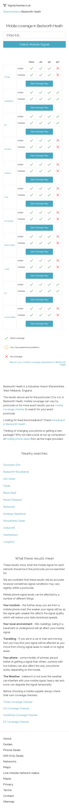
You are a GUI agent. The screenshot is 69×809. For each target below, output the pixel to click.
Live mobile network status (21, 772)
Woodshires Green (14, 520)
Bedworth (9, 506)
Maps (7, 767)
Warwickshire (11, 11)
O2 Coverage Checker (16, 708)
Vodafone (8, 101)
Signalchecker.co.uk (19, 5)
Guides (8, 744)
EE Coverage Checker (16, 721)
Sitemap (8, 801)
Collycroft (9, 527)
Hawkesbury (10, 534)
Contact (8, 795)
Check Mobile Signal (34, 44)
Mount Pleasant (12, 499)
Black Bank (9, 492)
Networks (9, 761)
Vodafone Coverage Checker (20, 715)
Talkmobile (9, 245)
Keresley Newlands (14, 513)
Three (7, 77)
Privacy (8, 784)
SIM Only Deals (13, 755)
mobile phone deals (18, 438)
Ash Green (9, 478)
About (7, 738)
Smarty (7, 149)
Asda (6, 269)
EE (5, 125)
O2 (5, 293)
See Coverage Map (39, 83)
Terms (7, 790)
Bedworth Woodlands (16, 471)
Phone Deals (12, 750)
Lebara (7, 173)
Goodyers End (11, 464)
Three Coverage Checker (18, 701)
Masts (7, 778)
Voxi (6, 197)
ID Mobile (8, 221)
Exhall (6, 485)
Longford (8, 541)
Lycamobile (9, 317)
